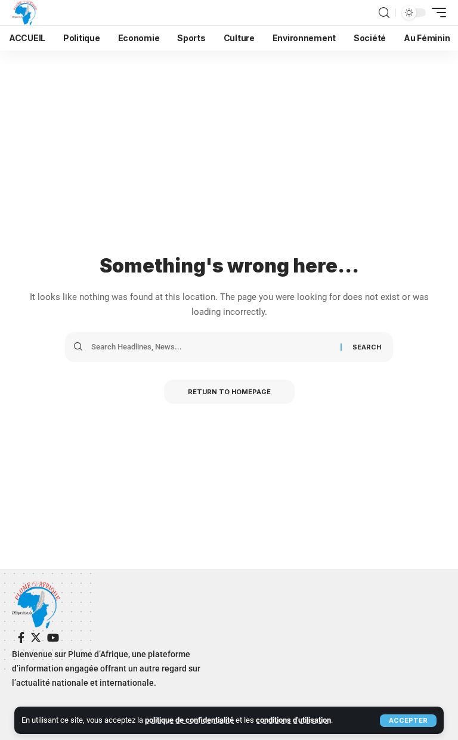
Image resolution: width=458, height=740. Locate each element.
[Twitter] (35, 637)
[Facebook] (21, 637)
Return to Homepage (229, 392)
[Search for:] (211, 347)
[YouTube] (53, 637)
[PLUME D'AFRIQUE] (24, 12)
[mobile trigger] (436, 12)
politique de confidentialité (189, 720)
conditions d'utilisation (293, 720)
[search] (384, 13)
